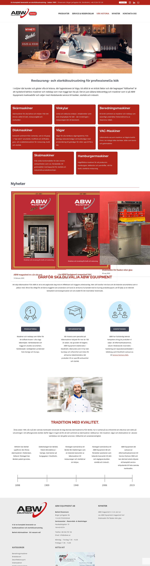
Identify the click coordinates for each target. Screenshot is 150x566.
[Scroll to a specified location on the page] (75, 48)
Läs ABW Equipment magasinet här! (111, 515)
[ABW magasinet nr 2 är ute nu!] (41, 230)
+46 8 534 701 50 (97, 2)
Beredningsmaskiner (19, 553)
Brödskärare (16, 557)
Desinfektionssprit (18, 560)
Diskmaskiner (17, 563)
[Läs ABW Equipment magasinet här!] (86, 230)
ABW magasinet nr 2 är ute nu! (109, 512)
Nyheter (102, 506)
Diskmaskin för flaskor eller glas (117, 270)
